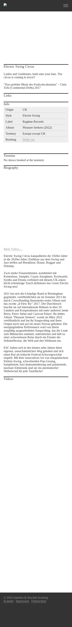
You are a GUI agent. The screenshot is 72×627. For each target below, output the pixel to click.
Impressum (22, 601)
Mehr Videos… (13, 249)
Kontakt (8, 601)
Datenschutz (38, 601)
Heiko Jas (29, 139)
